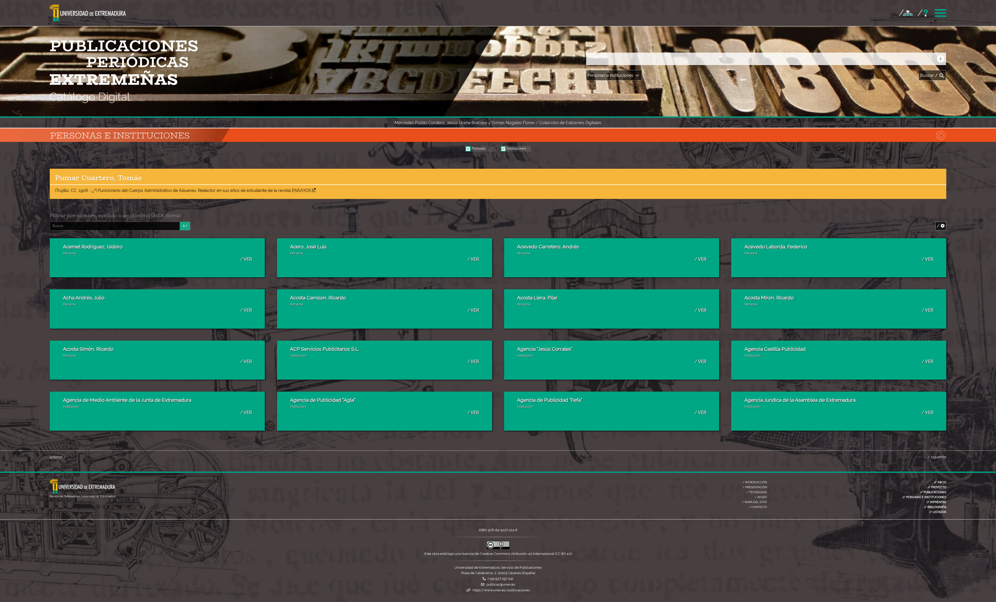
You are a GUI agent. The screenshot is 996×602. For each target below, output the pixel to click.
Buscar (929, 75)
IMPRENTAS (936, 502)
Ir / (185, 226)
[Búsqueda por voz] (940, 58)
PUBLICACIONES (933, 492)
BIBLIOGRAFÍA (935, 507)
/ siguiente (937, 457)
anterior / (58, 457)
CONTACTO (758, 507)
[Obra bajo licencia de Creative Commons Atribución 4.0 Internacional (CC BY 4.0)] (498, 548)
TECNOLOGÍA (756, 492)
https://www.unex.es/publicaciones (501, 590)
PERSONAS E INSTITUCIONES (924, 497)
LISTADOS (937, 512)
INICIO (940, 482)
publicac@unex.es (500, 584)
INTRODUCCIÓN (754, 482)
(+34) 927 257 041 (500, 579)
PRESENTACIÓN (755, 487)
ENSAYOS (301, 190)
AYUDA (761, 497)
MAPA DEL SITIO (754, 502)
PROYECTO (937, 487)
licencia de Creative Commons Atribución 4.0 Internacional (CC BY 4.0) (517, 554)
